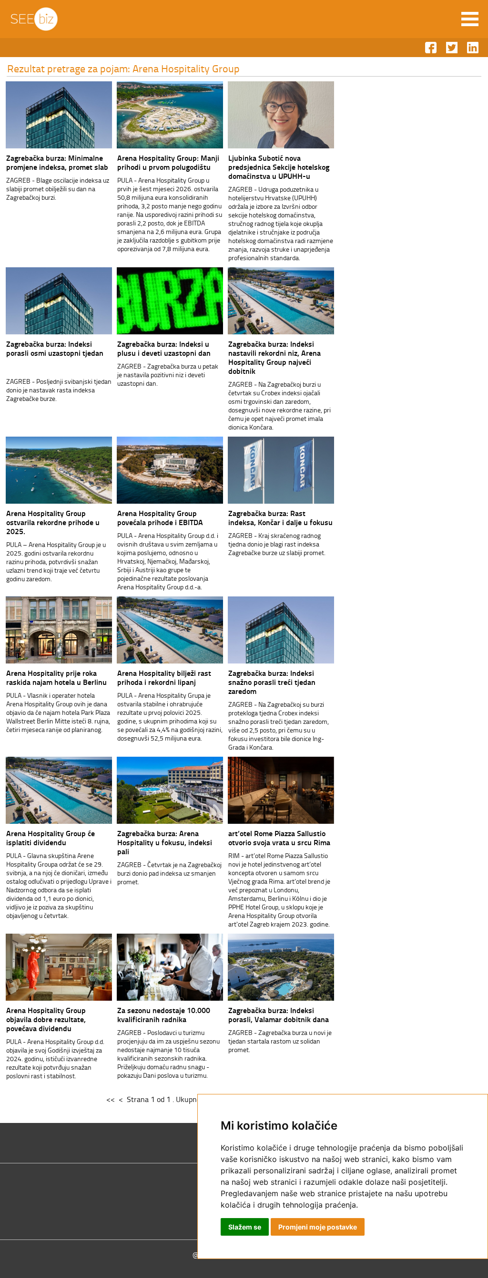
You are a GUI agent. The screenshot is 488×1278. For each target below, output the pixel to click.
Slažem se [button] (244, 1227)
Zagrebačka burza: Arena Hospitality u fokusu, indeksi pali (164, 842)
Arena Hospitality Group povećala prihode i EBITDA (160, 517)
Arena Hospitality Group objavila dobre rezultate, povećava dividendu (46, 1019)
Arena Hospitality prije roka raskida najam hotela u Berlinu (56, 677)
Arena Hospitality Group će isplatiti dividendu (50, 838)
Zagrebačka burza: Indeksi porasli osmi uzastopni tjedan (54, 348)
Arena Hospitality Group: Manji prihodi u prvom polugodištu (168, 162)
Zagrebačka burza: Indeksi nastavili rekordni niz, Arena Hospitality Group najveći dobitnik (274, 357)
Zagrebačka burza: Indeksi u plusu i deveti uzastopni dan (164, 348)
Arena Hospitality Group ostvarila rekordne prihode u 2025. (53, 522)
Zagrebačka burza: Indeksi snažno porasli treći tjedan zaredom (271, 681)
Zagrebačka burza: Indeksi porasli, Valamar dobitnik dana (278, 1014)
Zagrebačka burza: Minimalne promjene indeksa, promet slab (57, 162)
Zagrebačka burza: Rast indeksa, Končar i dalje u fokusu (280, 517)
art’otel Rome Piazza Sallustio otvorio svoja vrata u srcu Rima (279, 838)
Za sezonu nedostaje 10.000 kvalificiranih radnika (163, 1014)
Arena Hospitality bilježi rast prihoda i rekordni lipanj (164, 677)
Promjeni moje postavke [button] (317, 1227)
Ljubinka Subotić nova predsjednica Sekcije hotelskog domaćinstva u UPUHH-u (278, 166)
